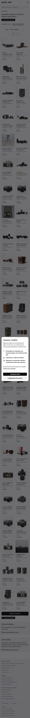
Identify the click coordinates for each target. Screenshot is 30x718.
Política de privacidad (9, 368)
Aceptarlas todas (15, 374)
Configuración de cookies (15, 378)
